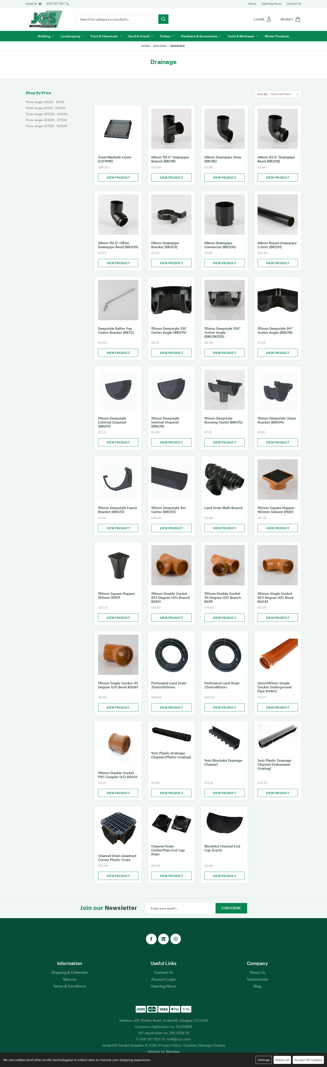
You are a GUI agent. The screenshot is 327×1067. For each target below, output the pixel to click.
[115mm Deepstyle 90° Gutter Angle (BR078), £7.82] (277, 300)
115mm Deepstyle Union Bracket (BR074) (277, 420)
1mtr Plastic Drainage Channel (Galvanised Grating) (274, 764)
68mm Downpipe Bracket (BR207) (165, 245)
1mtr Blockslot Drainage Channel (223, 762)
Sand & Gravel (138, 36)
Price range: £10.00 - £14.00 (47, 114)
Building (44, 36)
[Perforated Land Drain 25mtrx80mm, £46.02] (224, 655)
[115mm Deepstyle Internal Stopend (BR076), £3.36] (171, 390)
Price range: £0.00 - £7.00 (45, 102)
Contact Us (293, 3)
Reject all (282, 1060)
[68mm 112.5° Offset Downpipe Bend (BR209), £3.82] (118, 214)
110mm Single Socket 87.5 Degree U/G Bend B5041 (275, 597)
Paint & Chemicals (104, 36)
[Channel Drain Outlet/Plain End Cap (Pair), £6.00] (171, 824)
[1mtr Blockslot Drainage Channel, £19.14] (224, 738)
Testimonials (257, 979)
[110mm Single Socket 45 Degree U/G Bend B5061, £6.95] (118, 655)
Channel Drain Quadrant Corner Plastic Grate (117, 858)
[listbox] (285, 94)
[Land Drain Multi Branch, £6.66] (224, 479)
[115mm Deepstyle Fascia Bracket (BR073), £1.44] (118, 479)
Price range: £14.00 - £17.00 (46, 120)
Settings (264, 1060)
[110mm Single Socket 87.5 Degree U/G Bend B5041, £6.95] (277, 565)
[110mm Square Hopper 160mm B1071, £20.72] (118, 565)
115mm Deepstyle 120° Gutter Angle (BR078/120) (222, 332)
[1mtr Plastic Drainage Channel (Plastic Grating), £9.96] (171, 734)
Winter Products (277, 36)
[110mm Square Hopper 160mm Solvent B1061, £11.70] (277, 479)
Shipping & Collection (69, 972)
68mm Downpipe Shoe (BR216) (222, 159)
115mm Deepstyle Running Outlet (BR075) (223, 420)
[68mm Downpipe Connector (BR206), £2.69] (224, 214)
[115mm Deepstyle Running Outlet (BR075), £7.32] (224, 390)
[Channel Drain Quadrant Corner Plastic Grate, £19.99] (118, 828)
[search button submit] (163, 19)
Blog (257, 986)
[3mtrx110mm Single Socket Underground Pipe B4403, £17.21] (277, 655)
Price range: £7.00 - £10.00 (46, 108)
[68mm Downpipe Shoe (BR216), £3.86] (224, 129)
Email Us (31, 3)
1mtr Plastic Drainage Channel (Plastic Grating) (171, 755)
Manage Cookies (212, 1045)
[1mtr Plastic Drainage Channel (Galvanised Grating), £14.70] (277, 738)
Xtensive (173, 1051)
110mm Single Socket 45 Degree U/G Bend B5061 (118, 685)
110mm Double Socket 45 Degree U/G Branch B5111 (222, 597)
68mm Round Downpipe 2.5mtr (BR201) (277, 245)
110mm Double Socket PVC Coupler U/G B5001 (117, 775)
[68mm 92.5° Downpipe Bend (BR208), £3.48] (277, 129)
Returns (69, 979)
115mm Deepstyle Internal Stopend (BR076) (165, 422)
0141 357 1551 (55, 3)
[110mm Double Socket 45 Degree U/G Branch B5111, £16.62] (224, 565)
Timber (165, 36)
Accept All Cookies (308, 1060)
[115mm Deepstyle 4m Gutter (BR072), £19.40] (171, 479)
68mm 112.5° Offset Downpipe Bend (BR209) (118, 245)
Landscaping (70, 36)
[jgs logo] (46, 19)
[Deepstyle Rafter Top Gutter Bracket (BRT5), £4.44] (118, 300)
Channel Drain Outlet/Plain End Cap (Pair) (168, 850)
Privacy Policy (170, 1045)
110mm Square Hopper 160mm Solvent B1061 (276, 510)
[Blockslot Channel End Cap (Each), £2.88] (224, 824)
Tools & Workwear (241, 36)
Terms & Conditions (69, 986)
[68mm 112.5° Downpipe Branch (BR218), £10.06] (171, 129)
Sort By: (262, 94)
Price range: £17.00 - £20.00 (46, 126)
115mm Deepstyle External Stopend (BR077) (112, 422)
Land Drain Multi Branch (223, 508)
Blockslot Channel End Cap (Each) (222, 848)
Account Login (163, 979)
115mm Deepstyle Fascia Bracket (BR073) (117, 510)
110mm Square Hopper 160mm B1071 (116, 595)
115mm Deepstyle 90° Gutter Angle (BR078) (275, 330)
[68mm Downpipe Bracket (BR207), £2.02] (171, 214)
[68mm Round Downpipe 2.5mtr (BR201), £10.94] (277, 214)
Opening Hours (271, 3)
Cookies (190, 1045)
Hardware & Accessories (199, 36)
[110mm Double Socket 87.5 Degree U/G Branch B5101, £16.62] (171, 565)
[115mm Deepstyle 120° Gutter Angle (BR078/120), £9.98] (224, 300)
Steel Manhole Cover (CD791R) (114, 159)
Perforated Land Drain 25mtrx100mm (168, 685)
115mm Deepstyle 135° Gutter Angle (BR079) (169, 330)
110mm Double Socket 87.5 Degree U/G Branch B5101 (170, 597)
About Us (257, 972)
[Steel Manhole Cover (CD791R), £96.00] (118, 129)
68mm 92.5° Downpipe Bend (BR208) (276, 159)
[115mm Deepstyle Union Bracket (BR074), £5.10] (277, 390)
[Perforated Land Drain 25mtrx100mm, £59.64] (171, 655)
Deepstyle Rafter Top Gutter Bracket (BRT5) (116, 330)
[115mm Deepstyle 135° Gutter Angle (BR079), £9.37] (171, 300)
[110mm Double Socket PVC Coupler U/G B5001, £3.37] (118, 744)
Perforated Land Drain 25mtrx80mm (222, 685)
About (252, 3)
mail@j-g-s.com (179, 1039)
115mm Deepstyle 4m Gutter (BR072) (168, 510)
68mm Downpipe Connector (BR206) (220, 245)
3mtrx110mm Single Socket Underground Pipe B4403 (275, 687)
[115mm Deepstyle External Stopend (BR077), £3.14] (118, 390)
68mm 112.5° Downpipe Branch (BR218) (170, 159)
